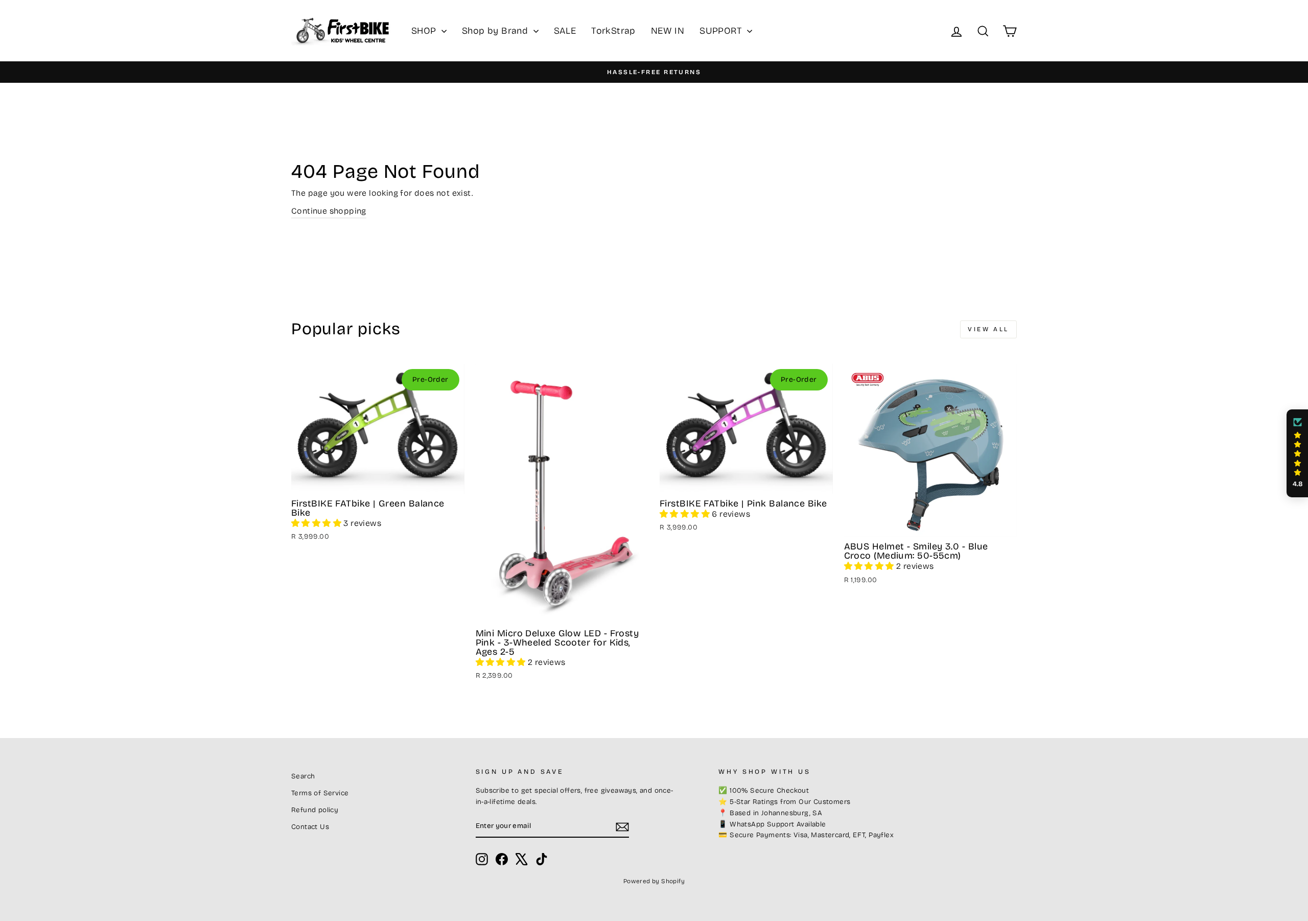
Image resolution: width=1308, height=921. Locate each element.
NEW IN (667, 30)
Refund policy (314, 809)
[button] (317, 523)
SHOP (425, 30)
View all (988, 329)
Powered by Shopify (654, 881)
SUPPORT (721, 30)
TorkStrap (613, 30)
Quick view (377, 481)
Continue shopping (328, 211)
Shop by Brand (496, 30)
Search (303, 776)
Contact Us (310, 826)
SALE (565, 30)
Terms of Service (319, 793)
